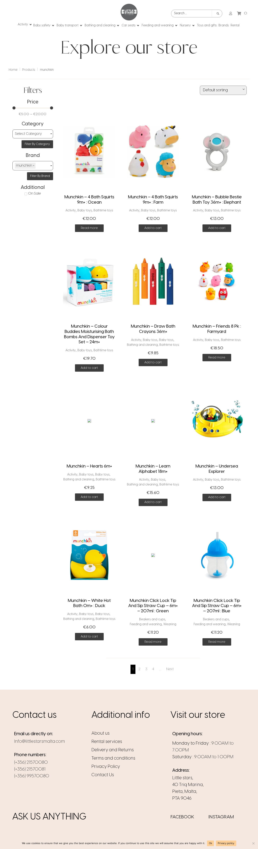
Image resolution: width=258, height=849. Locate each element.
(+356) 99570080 (31, 776)
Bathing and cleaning (142, 345)
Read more (89, 228)
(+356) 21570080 (31, 762)
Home (13, 69)
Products (28, 69)
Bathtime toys (103, 210)
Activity (71, 210)
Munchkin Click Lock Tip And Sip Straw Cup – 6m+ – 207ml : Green (153, 606)
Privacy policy (226, 843)
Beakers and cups (152, 619)
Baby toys (84, 210)
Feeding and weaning (146, 624)
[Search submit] (218, 13)
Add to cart (153, 228)
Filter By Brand (40, 176)
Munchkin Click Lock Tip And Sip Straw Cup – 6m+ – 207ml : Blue (217, 606)
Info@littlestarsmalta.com (39, 741)
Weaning (169, 624)
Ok (210, 843)
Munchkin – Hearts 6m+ (89, 466)
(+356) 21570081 (30, 769)
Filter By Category (37, 144)
